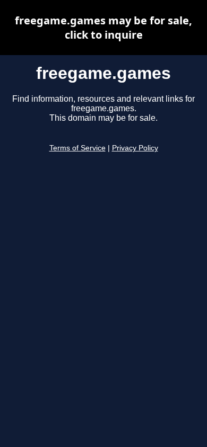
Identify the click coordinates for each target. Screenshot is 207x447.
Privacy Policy (135, 148)
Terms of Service (77, 148)
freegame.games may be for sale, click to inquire (103, 27)
